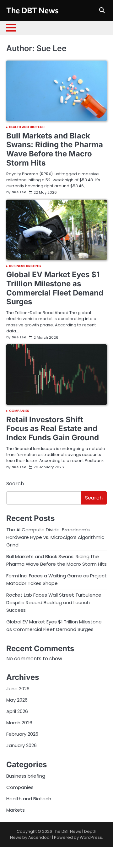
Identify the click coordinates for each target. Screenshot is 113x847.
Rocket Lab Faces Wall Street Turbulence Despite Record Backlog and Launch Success (53, 602)
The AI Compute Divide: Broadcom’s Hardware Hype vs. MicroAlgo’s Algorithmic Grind (55, 537)
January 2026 (21, 745)
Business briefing (25, 266)
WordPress (91, 837)
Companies (19, 410)
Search (15, 483)
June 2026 (18, 688)
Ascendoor (39, 837)
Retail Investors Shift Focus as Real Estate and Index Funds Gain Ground (52, 428)
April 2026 (17, 711)
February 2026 (22, 734)
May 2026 (17, 700)
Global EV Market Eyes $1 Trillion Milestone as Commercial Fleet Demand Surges (54, 288)
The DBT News (32, 10)
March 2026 (19, 722)
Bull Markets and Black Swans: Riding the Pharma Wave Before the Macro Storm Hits (54, 149)
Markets (15, 810)
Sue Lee (19, 192)
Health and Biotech (27, 127)
